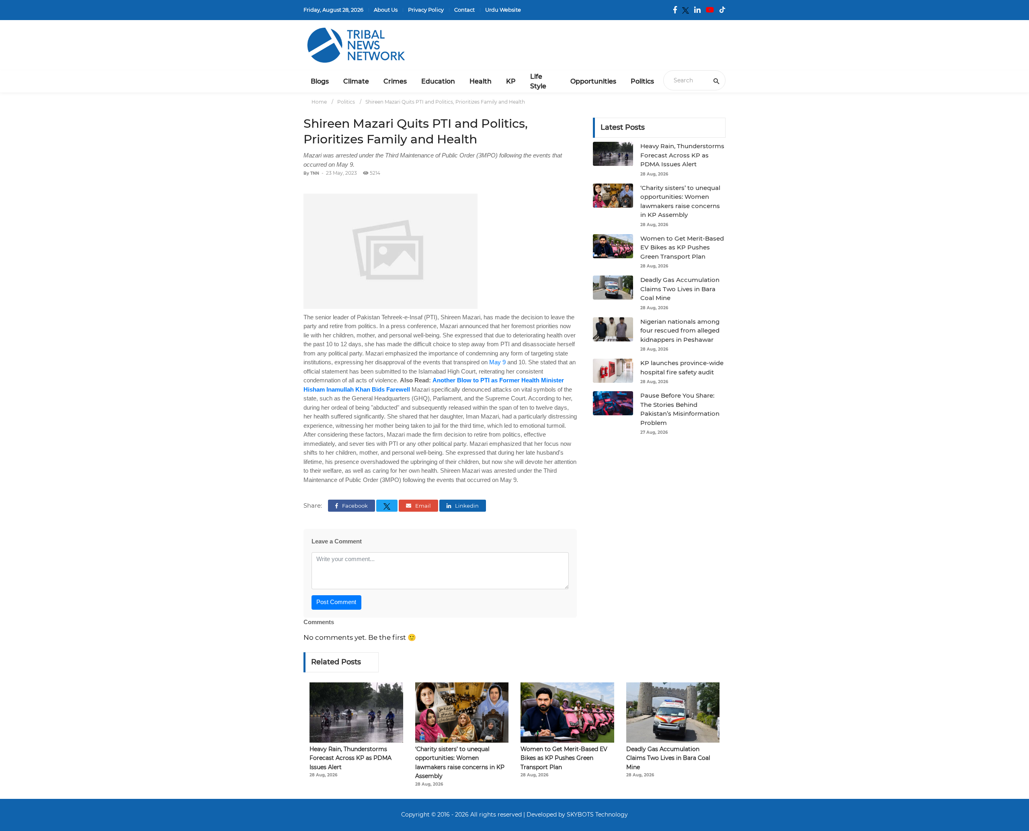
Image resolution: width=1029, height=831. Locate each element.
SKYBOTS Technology (597, 814)
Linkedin (466, 505)
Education (438, 81)
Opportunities (593, 81)
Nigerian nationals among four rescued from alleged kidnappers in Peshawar (679, 330)
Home (319, 102)
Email (422, 505)
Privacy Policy (426, 9)
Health (480, 81)
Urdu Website (503, 9)
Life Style (538, 81)
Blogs (320, 81)
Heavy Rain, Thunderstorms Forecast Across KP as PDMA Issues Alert (682, 155)
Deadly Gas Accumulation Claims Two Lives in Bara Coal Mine (679, 289)
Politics (642, 81)
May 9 (497, 362)
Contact (464, 9)
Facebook (354, 505)
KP (511, 81)
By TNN (311, 173)
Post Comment (336, 601)
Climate (356, 81)
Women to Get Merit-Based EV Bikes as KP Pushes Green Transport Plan (682, 247)
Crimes (395, 81)
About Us (386, 9)
